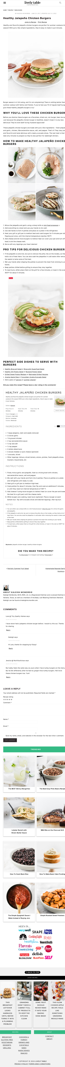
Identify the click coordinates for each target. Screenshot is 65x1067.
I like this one (46, 509)
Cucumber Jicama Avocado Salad (33, 377)
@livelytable (24, 555)
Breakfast (7, 1037)
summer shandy (30, 380)
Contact (49, 1036)
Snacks (24, 1053)
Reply (8, 630)
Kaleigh (13, 405)
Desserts (7, 1045)
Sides (24, 1048)
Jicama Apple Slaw (12, 377)
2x (61, 426)
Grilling (7, 1048)
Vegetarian (7, 1042)
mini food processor (51, 225)
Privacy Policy (21, 1064)
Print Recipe (42, 22)
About (49, 1039)
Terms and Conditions (39, 1064)
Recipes (10, 10)
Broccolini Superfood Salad (34, 369)
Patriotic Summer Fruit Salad (18, 568)
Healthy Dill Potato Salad (14, 372)
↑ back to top (32, 972)
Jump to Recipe (30, 22)
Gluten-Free (7, 1040)
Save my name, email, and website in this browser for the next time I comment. (35, 736)
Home (5, 10)
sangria (18, 380)
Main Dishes (18, 10)
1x (58, 426)
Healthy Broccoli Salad (13, 369)
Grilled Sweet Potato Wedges (15, 374)
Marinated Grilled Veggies (38, 374)
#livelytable (48, 555)
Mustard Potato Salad (34, 372)
